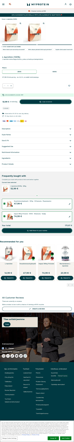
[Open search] (10, 4)
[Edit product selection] (69, 204)
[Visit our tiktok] (12, 356)
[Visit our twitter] (21, 356)
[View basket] (70, 4)
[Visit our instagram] (3, 356)
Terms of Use (35, 434)
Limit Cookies (66, 438)
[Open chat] (25, 356)
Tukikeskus (8, 381)
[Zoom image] (20, 23)
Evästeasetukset (8, 344)
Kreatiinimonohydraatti (27, 263)
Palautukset (8, 386)
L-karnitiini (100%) (11, 19)
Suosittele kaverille (59, 374)
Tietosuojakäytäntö (42, 389)
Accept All (53, 438)
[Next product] (72, 285)
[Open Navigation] (3, 4)
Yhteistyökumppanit (42, 405)
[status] (8, 86)
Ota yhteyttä (9, 377)
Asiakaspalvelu (9, 373)
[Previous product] (68, 285)
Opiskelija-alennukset (58, 384)
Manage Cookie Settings (9, 438)
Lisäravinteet (27, 373)
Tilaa (7, 324)
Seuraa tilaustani (10, 390)
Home (3, 19)
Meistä (38, 373)
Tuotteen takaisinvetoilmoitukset (12, 400)
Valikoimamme (27, 391)
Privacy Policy (26, 434)
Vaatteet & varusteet (26, 378)
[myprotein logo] (38, 4)
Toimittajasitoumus (42, 413)
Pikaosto (10, 278)
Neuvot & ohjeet (26, 386)
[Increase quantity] (11, 86)
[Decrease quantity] (5, 86)
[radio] (19, 72)
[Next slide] (73, 266)
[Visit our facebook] (8, 356)
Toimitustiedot (9, 394)
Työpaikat (39, 409)
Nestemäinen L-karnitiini (65, 265)
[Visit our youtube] (16, 356)
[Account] (65, 4)
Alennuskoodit (55, 380)
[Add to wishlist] (69, 85)
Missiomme (39, 377)
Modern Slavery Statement (41, 383)
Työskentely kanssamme (40, 399)
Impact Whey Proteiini (46, 263)
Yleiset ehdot (40, 393)
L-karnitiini (8, 263)
